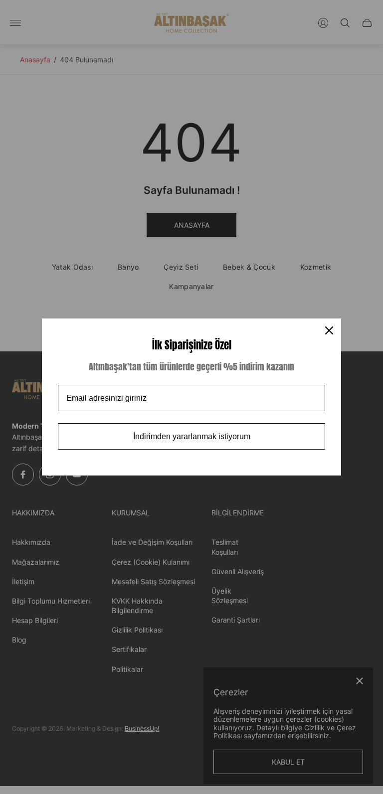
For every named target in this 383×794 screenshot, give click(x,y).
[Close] (329, 330)
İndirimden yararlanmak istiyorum (191, 436)
